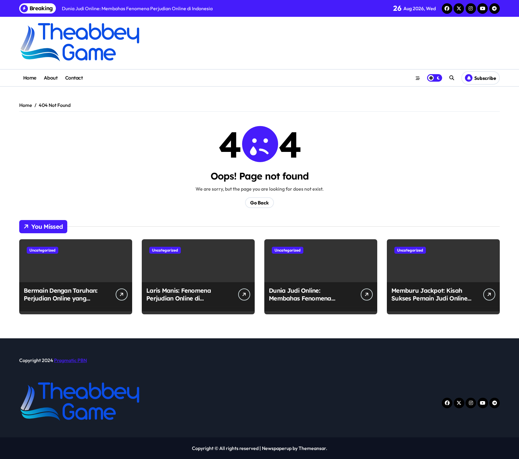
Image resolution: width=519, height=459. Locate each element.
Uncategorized (42, 250)
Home (29, 78)
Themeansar (312, 448)
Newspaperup (277, 448)
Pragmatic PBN (70, 360)
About (50, 78)
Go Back (259, 203)
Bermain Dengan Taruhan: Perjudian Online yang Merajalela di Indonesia (60, 298)
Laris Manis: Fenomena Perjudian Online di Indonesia (178, 298)
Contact (74, 78)
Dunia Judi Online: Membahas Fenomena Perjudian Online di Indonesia (300, 302)
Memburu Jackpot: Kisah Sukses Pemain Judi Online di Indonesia (429, 298)
